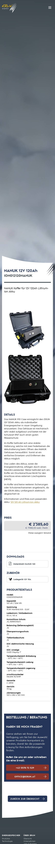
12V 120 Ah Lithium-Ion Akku (25, 502)
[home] (9, 8)
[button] (50, 8)
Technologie (7, 841)
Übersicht (28, 838)
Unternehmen (29, 841)
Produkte (6, 838)
